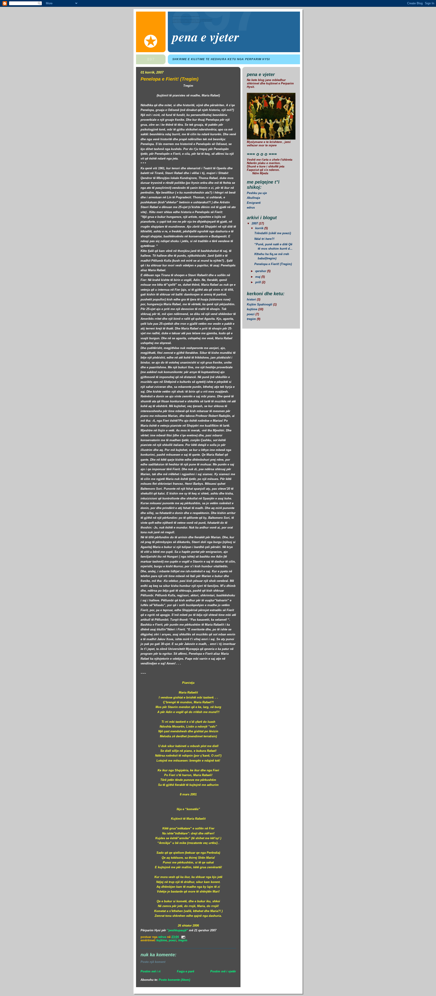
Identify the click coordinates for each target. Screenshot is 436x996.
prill (258, 282)
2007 (255, 223)
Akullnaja (253, 197)
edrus (251, 207)
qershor (261, 271)
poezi (172, 940)
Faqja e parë (185, 971)
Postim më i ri (151, 971)
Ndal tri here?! (264, 239)
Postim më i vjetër (223, 971)
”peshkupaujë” (177, 930)
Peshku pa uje (257, 193)
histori (251, 299)
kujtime (161, 940)
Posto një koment (153, 962)
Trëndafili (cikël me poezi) (272, 233)
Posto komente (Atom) (174, 979)
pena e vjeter (205, 36)
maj (258, 276)
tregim (182, 940)
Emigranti (254, 202)
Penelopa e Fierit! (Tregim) (273, 264)
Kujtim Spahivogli (259, 304)
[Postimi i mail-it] (183, 937)
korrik (259, 228)
